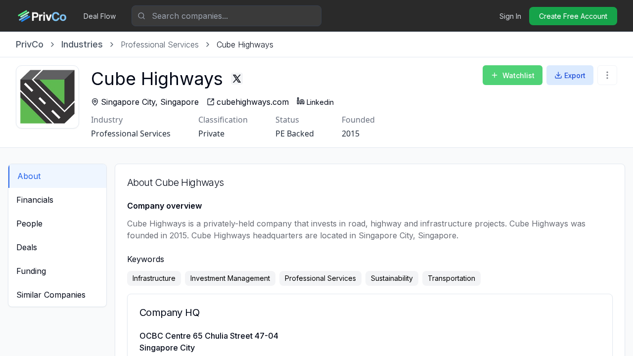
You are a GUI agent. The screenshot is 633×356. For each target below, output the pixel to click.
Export (575, 75)
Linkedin (320, 102)
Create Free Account (573, 16)
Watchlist (518, 75)
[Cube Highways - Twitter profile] (237, 79)
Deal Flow (100, 16)
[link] (245, 44)
